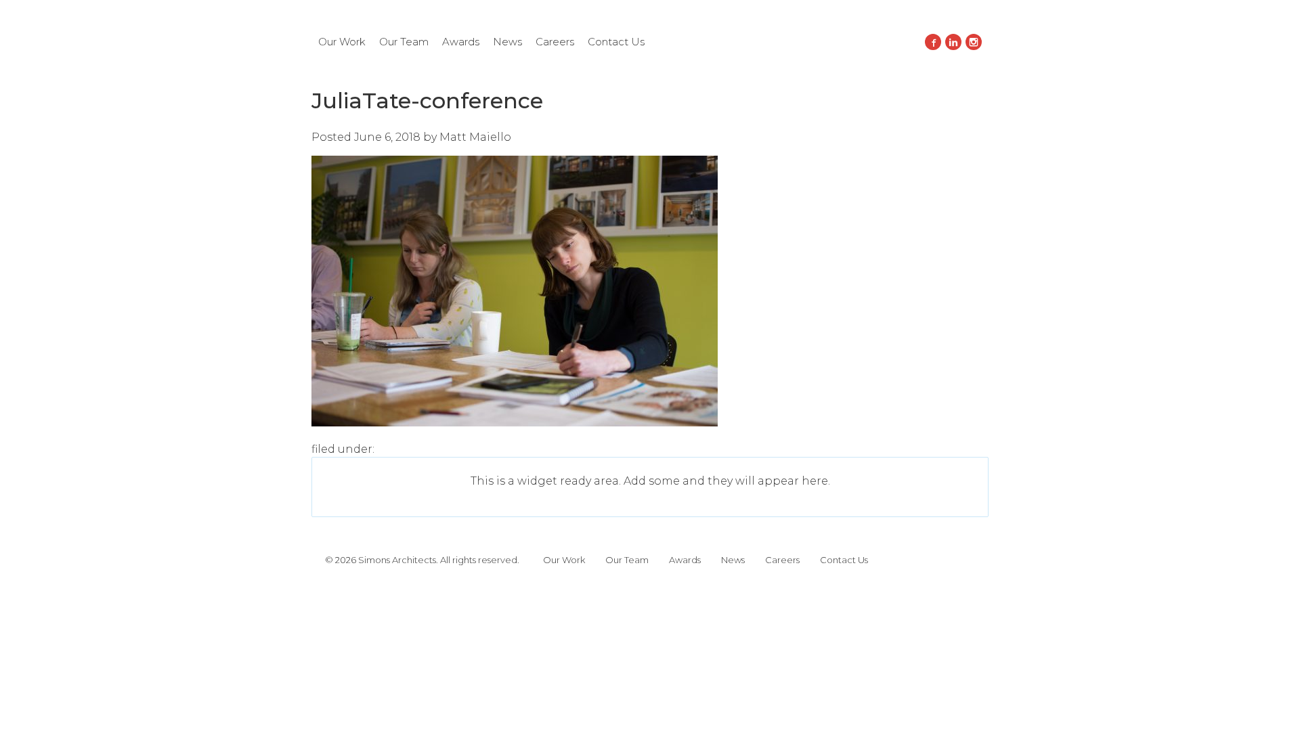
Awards (460, 41)
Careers (555, 41)
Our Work (342, 41)
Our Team (404, 41)
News (507, 41)
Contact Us (616, 41)
